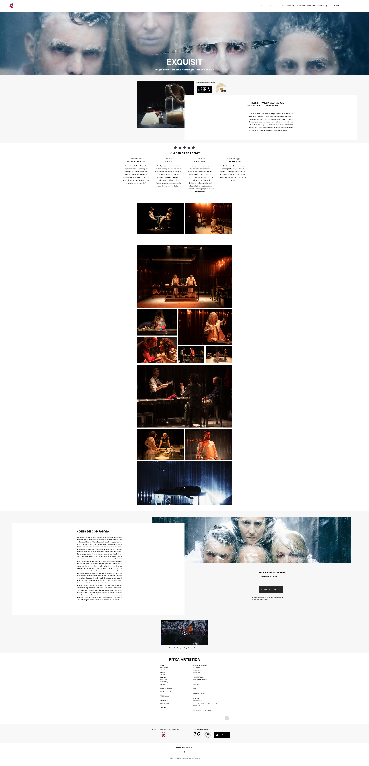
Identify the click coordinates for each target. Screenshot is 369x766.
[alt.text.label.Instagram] (326, 6)
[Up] (227, 718)
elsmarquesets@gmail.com (184, 747)
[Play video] (184, 632)
